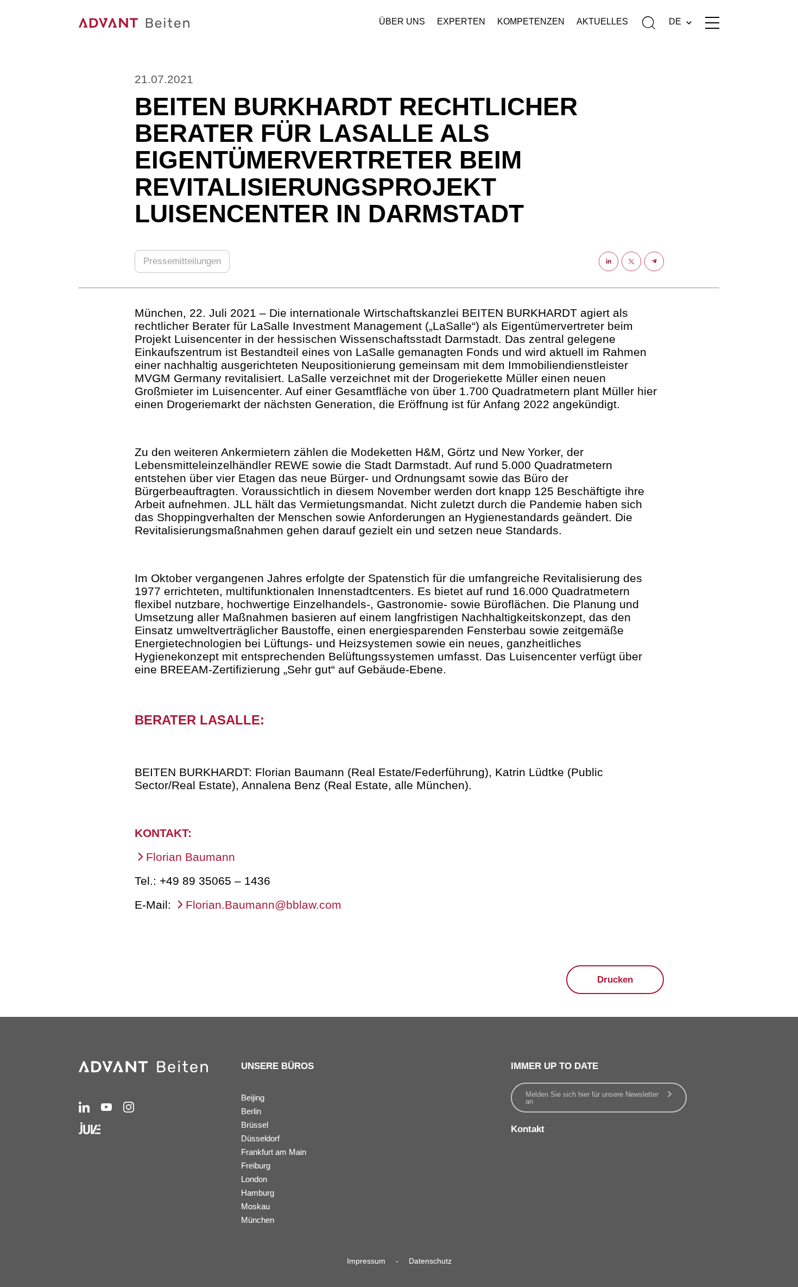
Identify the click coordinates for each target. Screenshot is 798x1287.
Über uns (402, 21)
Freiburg (255, 1165)
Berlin (251, 1111)
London (254, 1179)
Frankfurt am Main (273, 1152)
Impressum (366, 1261)
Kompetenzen (531, 21)
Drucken (615, 979)
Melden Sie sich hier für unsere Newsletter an (591, 1097)
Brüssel (254, 1124)
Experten (461, 21)
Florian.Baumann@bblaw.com (263, 904)
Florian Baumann (190, 857)
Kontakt (527, 1129)
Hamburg (257, 1192)
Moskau (255, 1206)
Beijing (252, 1097)
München (257, 1219)
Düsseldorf (260, 1138)
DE (675, 21)
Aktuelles (602, 21)
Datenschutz (430, 1261)
